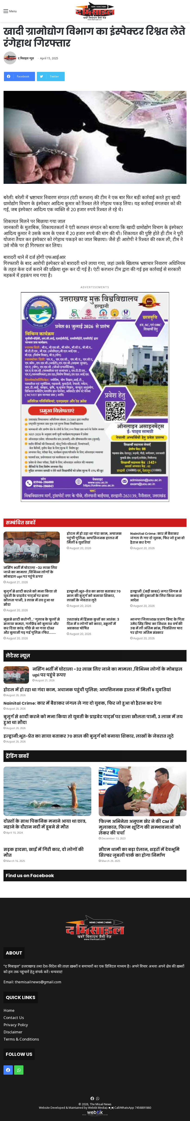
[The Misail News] (95, 11)
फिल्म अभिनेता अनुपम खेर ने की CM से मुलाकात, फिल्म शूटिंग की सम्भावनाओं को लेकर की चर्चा (140, 827)
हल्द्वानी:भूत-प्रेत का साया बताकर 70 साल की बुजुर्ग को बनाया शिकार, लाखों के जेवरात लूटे (94, 595)
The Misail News (100, 1104)
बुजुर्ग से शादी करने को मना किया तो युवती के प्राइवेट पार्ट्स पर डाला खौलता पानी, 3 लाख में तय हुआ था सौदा (30, 598)
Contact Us (13, 1017)
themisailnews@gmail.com (38, 981)
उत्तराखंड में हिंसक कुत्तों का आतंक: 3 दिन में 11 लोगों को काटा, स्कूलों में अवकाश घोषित (93, 624)
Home (8, 1010)
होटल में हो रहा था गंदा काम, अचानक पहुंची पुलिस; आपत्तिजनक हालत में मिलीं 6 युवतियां (94, 538)
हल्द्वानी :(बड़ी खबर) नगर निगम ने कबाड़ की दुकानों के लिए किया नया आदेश (156, 595)
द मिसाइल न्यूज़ (26, 58)
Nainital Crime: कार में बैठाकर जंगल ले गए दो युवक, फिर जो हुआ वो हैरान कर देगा (157, 538)
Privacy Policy (15, 1024)
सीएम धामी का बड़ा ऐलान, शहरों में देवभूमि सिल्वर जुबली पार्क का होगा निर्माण (139, 852)
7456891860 (143, 1108)
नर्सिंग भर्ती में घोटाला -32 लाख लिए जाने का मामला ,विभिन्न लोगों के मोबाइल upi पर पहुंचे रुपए (30, 572)
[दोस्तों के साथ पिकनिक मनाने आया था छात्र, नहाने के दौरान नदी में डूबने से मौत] (47, 791)
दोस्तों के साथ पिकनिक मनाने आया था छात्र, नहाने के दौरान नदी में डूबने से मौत (44, 824)
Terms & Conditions (21, 1039)
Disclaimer (12, 1032)
